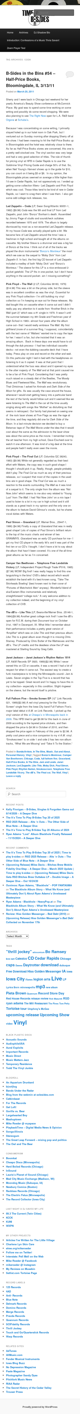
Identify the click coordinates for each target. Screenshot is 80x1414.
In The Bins (39, 751)
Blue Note (12, 1299)
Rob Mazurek (55, 998)
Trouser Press (14, 1392)
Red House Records (18, 998)
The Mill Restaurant (36, 1003)
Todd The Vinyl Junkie (19, 1068)
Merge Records (15, 1312)
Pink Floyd (11, 769)
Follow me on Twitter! (19, 1252)
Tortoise (13, 1008)
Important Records (17, 1052)
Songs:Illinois (14, 1131)
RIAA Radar (13, 1383)
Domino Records (16, 1308)
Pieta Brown (16, 993)
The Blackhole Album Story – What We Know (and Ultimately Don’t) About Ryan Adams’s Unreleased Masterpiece (38, 893)
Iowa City (15, 979)
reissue (35, 998)
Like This (37, 765)
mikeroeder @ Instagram (21, 1265)
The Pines (53, 1003)
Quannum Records (17, 1320)
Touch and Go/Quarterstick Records (27, 1332)
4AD (8, 1291)
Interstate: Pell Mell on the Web (24, 1256)
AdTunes (11, 1351)
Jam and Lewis (47, 762)
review (44, 998)
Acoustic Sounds (16, 1039)
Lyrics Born (12, 987)
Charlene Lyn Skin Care (20, 1244)
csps (10, 964)
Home (10, 32)
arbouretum (38, 952)
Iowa (69, 971)
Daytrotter (31, 964)
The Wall (56, 772)
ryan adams (14, 1003)
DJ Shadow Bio (42, 32)
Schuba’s (23, 120)
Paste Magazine (15, 1371)
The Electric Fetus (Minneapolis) (25, 1195)
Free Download (16, 971)
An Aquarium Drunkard (20, 1082)
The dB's (30, 772)
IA (64, 971)
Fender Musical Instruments (23, 1359)
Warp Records (14, 1336)
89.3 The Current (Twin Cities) (23, 1213)
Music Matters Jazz (17, 1060)
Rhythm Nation (27, 769)
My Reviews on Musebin (20, 1269)
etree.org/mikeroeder (18, 1248)
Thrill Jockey (14, 1328)
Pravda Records (15, 1316)
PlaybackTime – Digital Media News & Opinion (34, 1127)
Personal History (15, 755)
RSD (66, 998)
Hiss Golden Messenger (44, 971)
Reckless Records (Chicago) (23, 1191)
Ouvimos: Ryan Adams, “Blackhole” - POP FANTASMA (39, 885)
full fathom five (49, 758)
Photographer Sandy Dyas (21, 1375)
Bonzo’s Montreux (50, 251)
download (50, 964)
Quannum (32, 993)
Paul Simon (62, 765)
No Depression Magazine (21, 1367)
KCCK (9, 1217)
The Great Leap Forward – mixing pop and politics (36, 1140)
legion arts (41, 979)
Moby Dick (49, 765)
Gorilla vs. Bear (15, 1111)
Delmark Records (16, 1303)
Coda (37, 758)
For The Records (16, 1103)
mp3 (40, 986)
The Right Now (37, 116)
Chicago (28, 758)
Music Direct (13, 1056)
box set (10, 958)
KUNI (9, 1221)
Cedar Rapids (47, 958)
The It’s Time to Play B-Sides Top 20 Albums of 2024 (37, 830)
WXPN (10, 1226)
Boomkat (11, 1158)
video (9, 1023)
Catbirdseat (13, 1099)
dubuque (64, 965)
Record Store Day (51, 993)
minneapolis (27, 987)
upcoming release (22, 1014)
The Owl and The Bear (19, 1144)
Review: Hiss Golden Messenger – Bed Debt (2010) (36, 914)
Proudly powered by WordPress (40, 1407)
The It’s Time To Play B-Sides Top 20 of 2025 (33, 817)
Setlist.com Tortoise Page (21, 1273)
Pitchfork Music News (19, 1379)
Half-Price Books (15, 762)
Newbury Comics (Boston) (21, 1187)
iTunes (29, 979)
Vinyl (28, 755)
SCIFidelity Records (18, 1324)
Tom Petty (64, 1003)
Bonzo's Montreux (52, 755)
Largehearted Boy (16, 1115)
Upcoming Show (54, 1014)
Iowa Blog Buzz (15, 1363)
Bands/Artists (24, 751)
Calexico (21, 958)
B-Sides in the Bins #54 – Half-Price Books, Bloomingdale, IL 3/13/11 (30, 79)
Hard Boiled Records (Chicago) (24, 1166)
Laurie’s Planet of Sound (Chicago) (27, 1174)
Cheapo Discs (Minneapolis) (23, 1162)
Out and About (62, 751)
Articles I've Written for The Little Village (30, 1240)
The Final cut (43, 772)
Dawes (19, 965)
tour (23, 1008)
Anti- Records (14, 1295)
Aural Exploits (14, 1047)
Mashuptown (13, 1119)
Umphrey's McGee (38, 1009)
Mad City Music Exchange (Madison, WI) (30, 1179)
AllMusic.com (14, 1355)
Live (56, 978)
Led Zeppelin (24, 765)
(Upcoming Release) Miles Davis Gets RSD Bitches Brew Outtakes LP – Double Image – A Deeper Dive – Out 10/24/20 (40, 877)
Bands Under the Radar (20, 1090)
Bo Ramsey (55, 951)
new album (52, 987)
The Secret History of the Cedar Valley (28, 1388)
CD (31, 958)
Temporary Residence (19, 1064)
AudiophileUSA (15, 1043)
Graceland (64, 758)
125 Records (13, 1287)
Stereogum (12, 1136)
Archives (23, 32)
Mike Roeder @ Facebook (21, 1260)
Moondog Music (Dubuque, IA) (24, 1183)
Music (49, 751)
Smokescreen (44, 769)
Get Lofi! (11, 1107)
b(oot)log (11, 1086)
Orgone (10, 120)
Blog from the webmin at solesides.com (30, 1094)
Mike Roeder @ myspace (21, 1123)
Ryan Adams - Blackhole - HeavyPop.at (29, 901)
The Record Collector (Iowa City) (25, 1199)
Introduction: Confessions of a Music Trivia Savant (33, 40)
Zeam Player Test (16, 48)
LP (64, 979)
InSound (11, 1170)
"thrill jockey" (19, 951)
